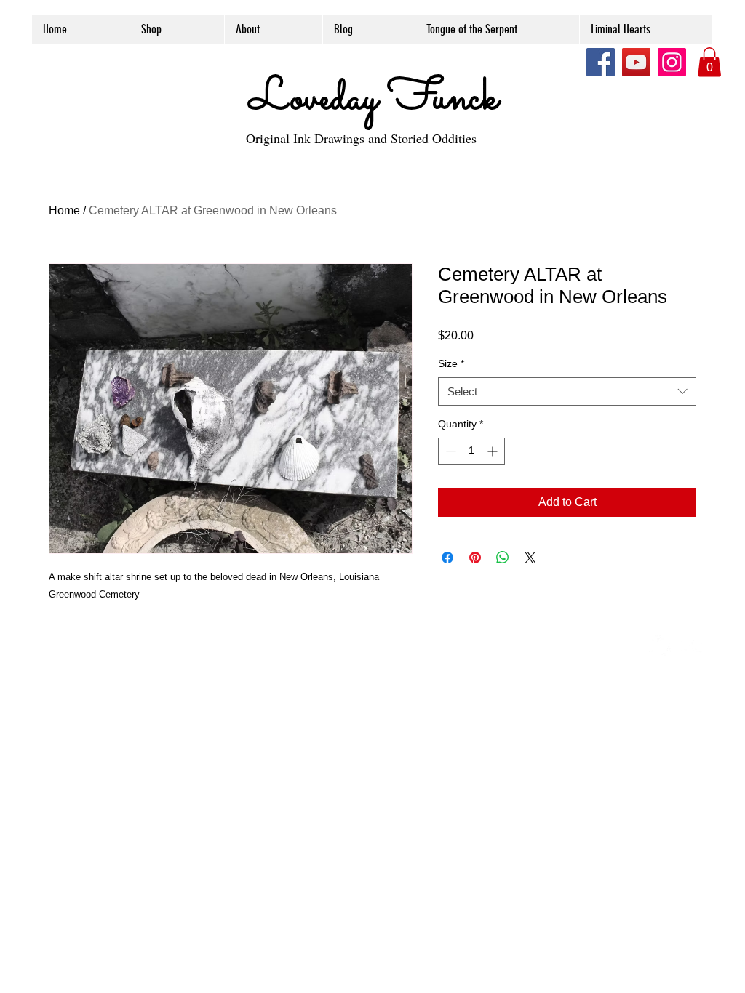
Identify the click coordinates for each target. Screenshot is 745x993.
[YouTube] (636, 62)
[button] (709, 62)
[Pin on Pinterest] (475, 557)
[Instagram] (672, 62)
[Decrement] (449, 451)
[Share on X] (530, 557)
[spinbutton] (471, 451)
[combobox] (567, 391)
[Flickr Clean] (692, 645)
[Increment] (494, 451)
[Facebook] (600, 62)
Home (64, 210)
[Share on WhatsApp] (502, 557)
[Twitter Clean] (660, 645)
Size (451, 363)
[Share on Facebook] (447, 557)
